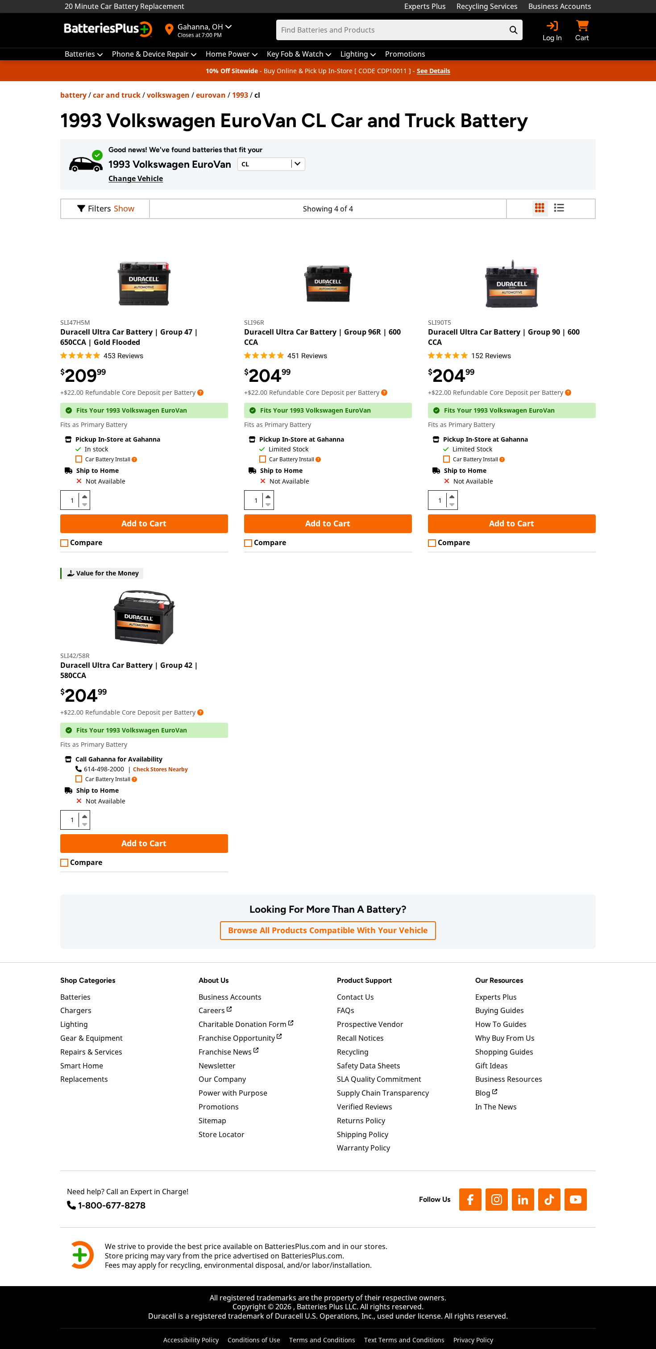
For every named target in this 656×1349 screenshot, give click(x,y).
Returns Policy (361, 1121)
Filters (99, 208)
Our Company (222, 1079)
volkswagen (168, 95)
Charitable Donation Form (243, 1024)
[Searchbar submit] (514, 30)
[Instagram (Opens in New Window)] (497, 1199)
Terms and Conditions (322, 1340)
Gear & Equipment (91, 1038)
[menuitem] (84, 54)
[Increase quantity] (84, 496)
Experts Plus (425, 6)
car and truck (117, 95)
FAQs (345, 1010)
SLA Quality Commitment (379, 1079)
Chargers (75, 1010)
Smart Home (81, 1066)
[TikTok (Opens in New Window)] (549, 1199)
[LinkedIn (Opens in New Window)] (523, 1199)
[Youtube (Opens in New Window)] (576, 1199)
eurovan (211, 95)
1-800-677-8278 (111, 1205)
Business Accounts (559, 6)
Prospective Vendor (370, 1024)
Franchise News (226, 1052)
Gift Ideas (491, 1066)
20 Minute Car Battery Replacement (124, 6)
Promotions (219, 1107)
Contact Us (355, 997)
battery (73, 95)
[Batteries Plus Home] (109, 30)
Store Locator (222, 1134)
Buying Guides (499, 1010)
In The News (496, 1107)
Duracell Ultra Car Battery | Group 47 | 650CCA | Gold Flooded (129, 337)
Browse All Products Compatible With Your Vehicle (328, 930)
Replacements (84, 1079)
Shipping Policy (362, 1134)
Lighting (74, 1024)
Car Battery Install (108, 459)
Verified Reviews (364, 1107)
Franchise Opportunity (238, 1038)
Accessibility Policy (191, 1340)
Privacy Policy (473, 1340)
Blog (483, 1093)
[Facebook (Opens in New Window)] (470, 1199)
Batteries (75, 997)
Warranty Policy (363, 1148)
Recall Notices (360, 1038)
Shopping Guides (504, 1052)
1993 (240, 95)
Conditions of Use (254, 1340)
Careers (213, 1010)
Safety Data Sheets (368, 1066)
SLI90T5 (439, 322)
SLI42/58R (75, 655)
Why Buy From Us (505, 1038)
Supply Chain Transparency (383, 1093)
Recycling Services (487, 6)
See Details (433, 70)
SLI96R (254, 322)
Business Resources (508, 1079)
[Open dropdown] (200, 392)
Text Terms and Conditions (404, 1340)
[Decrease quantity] (84, 503)
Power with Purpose (233, 1093)
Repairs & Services (91, 1052)
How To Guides (501, 1024)
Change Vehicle (135, 178)
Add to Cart (143, 523)
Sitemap (212, 1121)
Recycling (353, 1052)
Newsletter (217, 1066)
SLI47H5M (75, 322)
